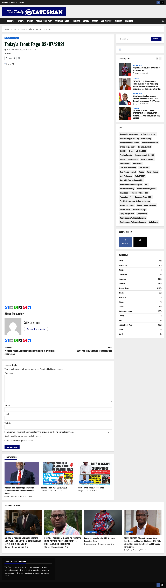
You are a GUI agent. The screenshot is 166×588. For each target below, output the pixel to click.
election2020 (141, 151)
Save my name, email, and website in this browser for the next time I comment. (40, 432)
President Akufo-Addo (143, 197)
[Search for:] (135, 39)
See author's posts (36, 329)
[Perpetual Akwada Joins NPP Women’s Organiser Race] (103, 522)
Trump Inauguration (127, 213)
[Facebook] (158, 2)
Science (121, 301)
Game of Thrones (147, 159)
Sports (20, 21)
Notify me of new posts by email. (20, 440)
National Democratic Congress (131, 184)
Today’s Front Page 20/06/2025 (91, 487)
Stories (30, 21)
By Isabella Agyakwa (127, 138)
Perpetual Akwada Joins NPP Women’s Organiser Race (125, 69)
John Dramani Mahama (128, 167)
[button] (3, 21)
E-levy (131, 151)
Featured (76, 21)
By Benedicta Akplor (148, 134)
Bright (45, 491)
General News (137, 65)
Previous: (30, 350)
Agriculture (106, 21)
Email (8, 414)
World (121, 334)
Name (8, 405)
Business (10, 21)
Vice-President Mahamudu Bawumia (133, 222)
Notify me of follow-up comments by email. (23, 436)
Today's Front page (139, 209)
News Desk (124, 192)
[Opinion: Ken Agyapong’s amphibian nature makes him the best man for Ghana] (22, 473)
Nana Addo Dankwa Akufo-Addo (131, 180)
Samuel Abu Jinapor (127, 205)
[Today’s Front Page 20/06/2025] (95, 473)
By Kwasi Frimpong (144, 138)
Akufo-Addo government (129, 134)
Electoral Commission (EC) (144, 155)
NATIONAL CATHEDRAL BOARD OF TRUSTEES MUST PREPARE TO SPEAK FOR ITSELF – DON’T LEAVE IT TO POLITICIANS (62, 541)
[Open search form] (163, 21)
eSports (123, 159)
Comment (9, 373)
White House (153, 222)
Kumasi (141, 171)
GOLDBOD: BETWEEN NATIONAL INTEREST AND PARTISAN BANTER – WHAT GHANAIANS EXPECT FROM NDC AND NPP (125, 113)
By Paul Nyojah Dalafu (127, 146)
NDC (146, 184)
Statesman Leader (62, 21)
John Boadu (137, 163)
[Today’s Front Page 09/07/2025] (58, 473)
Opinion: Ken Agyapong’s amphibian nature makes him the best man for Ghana (19, 490)
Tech (120, 320)
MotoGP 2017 (140, 176)
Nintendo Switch (137, 192)
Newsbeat (129, 21)
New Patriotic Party (127, 188)
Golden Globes (125, 163)
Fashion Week (133, 159)
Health (121, 292)
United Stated (142, 213)
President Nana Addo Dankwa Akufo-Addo (135, 201)
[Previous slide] (157, 58)
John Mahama (143, 167)
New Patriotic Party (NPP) (146, 188)
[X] (162, 2)
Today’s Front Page (44, 21)
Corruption (123, 274)
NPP (146, 192)
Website (8, 423)
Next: (94, 349)
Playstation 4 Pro (126, 197)
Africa (86, 21)
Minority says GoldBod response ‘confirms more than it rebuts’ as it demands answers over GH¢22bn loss (125, 99)
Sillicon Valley (125, 209)
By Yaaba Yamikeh (144, 146)
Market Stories (152, 171)
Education (122, 279)
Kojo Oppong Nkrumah (128, 171)
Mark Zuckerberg (126, 176)
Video (121, 329)
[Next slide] (160, 58)
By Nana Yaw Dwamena (150, 142)
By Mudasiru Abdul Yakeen (129, 142)
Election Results (126, 155)
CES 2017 (123, 151)
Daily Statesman (13, 50)
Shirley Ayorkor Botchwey (146, 205)
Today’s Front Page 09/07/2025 (54, 487)
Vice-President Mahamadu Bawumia (133, 217)
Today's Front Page (11, 38)
